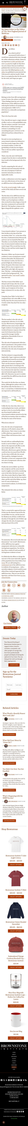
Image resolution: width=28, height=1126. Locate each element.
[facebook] (2, 1080)
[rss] (26, 1080)
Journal (14, 1061)
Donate (14, 1067)
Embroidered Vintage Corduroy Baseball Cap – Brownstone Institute (16, 958)
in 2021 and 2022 (16, 61)
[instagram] (16, 1080)
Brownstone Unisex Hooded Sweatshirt (16, 923)
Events (14, 1059)
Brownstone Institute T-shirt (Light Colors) (16, 857)
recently (7, 63)
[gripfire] (7, 1080)
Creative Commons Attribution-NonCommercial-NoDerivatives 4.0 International (14, 1110)
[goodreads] (19, 1080)
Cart (14, 1069)
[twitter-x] (4, 1080)
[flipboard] (21, 1080)
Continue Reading (9, 734)
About (14, 1054)
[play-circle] (9, 1080)
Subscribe (14, 694)
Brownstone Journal (18, 9)
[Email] (19, 627)
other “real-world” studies (16, 275)
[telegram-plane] (23, 1080)
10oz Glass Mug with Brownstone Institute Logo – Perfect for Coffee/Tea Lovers (16, 996)
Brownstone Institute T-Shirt (16, 890)
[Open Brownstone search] (25, 8)
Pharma (3, 10)
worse (3, 563)
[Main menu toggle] (3, 2)
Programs (14, 1056)
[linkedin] (14, 1080)
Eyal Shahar (8, 623)
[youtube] (11, 1080)
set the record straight (10, 187)
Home (14, 1052)
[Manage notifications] (3, 1122)
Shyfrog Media (14, 1118)
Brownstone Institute (7, 9)
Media (14, 1063)
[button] (7, 3)
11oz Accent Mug (16, 1031)
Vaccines (9, 40)
